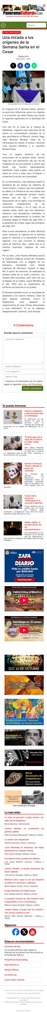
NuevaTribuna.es (12, 965)
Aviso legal (39, 990)
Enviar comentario (33, 388)
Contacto (7, 990)
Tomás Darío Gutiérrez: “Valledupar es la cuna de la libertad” (34, 499)
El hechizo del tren (12, 946)
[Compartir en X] (13, 66)
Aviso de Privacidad (32, 384)
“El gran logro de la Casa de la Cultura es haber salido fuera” (33, 440)
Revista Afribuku (12, 970)
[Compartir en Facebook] (20, 66)
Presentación (18, 990)
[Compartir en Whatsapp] (34, 66)
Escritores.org (11, 975)
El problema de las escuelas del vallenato (22, 858)
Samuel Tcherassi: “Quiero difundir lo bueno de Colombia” (33, 467)
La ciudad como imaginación (17, 839)
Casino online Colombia (14, 980)
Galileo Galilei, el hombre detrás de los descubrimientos (33, 526)
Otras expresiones (11, 32)
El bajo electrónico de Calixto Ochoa (20, 891)
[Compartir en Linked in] (27, 66)
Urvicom (27, 1010)
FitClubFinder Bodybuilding (16, 960)
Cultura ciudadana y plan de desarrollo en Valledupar (34, 413)
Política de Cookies (15, 993)
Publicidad (29, 990)
